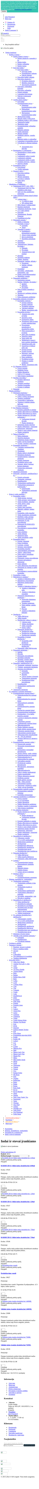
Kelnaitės (25, 671)
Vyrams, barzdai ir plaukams (26, 443)
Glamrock (16, 1016)
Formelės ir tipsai (23, 224)
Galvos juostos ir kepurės (30, 676)
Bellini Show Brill (19, 977)
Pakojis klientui (27, 75)
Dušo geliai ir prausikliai (25, 554)
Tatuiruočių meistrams (20, 689)
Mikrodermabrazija (23, 725)
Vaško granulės (27, 626)
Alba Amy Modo (19, 962)
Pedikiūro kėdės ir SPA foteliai (27, 120)
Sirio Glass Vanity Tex (20, 1097)
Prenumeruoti (29, 1445)
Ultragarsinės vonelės (24, 919)
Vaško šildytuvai (22, 616)
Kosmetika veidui (19, 496)
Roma (15, 1086)
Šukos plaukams (22, 436)
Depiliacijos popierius (29, 633)
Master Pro (16, 1056)
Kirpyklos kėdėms (23, 173)
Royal (15, 1090)
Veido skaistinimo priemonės (26, 515)
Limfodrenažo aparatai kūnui (26, 723)
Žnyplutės (25, 250)
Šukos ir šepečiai (19, 434)
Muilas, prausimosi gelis (29, 310)
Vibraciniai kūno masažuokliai (27, 735)
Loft (14, 1045)
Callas (15, 981)
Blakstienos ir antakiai (20, 577)
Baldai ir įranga (14, 55)
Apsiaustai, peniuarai (24, 479)
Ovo (14, 1071)
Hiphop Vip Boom (19, 1022)
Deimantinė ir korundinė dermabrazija (25, 750)
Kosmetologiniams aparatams (27, 877)
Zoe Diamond (17, 1112)
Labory (15, 1041)
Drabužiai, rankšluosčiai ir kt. (23, 663)
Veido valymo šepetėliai (25, 787)
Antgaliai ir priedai (23, 229)
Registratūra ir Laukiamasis (22, 150)
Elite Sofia (16, 1001)
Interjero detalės (22, 163)
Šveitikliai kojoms (27, 359)
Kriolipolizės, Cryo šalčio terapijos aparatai (25, 715)
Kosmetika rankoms (24, 301)
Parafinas (20, 381)
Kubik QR (16, 1039)
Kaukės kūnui (22, 556)
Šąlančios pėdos (27, 336)
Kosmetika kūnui (19, 539)
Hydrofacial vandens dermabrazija (24, 764)
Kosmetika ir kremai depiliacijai (24, 638)
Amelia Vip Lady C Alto (21, 964)
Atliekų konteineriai (23, 913)
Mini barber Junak (19, 1060)
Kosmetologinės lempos (25, 862)
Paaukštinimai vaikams (29, 73)
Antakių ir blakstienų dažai (26, 579)
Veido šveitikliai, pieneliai (25, 502)
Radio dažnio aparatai (24, 780)
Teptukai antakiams (28, 603)
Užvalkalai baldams (23, 941)
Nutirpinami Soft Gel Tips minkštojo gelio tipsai (26, 189)
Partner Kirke (17, 1073)
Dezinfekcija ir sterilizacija (22, 836)
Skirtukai (20, 295)
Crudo (15, 992)
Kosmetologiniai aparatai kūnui (23, 693)
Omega (15, 1067)
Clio (14, 988)
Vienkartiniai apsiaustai (29, 678)
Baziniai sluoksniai (23, 207)
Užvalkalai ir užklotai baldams (27, 143)
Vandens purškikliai (23, 398)
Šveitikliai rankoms (28, 306)
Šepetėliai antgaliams (28, 239)
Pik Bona (16, 1075)
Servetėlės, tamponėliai (25, 661)
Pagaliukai (20, 269)
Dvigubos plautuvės (28, 81)
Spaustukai (21, 242)
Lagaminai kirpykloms (24, 94)
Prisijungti (12, 1429)
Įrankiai (24, 284)
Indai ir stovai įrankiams (25, 911)
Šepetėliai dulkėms (23, 257)
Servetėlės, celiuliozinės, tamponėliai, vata (25, 271)
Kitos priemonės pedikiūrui (26, 297)
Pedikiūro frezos (22, 370)
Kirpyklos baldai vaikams (25, 77)
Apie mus (12, 1383)
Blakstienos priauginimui (25, 581)
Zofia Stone (17, 1114)
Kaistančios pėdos (27, 319)
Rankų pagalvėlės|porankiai (26, 274)
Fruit (14, 1007)
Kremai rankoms (27, 302)
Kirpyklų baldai (18, 68)
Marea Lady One (19, 1052)
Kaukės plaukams (23, 460)
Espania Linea (18, 1005)
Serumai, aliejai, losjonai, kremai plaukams (25, 465)
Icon (14, 1024)
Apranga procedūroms (25, 669)
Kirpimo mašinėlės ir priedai (26, 410)
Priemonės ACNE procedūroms (23, 521)
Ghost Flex (17, 1011)
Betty (15, 979)
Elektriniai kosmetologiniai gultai (29, 106)
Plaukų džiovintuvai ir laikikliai (27, 411)
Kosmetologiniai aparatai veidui (24, 742)
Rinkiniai (16, 389)
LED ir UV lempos (23, 374)
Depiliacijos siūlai (27, 631)
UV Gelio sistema (23, 210)
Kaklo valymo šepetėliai (25, 442)
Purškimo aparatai (23, 778)
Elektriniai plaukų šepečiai (26, 425)
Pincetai (24, 609)
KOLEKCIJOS (14, 960)
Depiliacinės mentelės (29, 635)
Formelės (25, 225)
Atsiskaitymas (13, 1387)
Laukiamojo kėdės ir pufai (26, 160)
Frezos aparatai (22, 368)
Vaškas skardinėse (27, 624)
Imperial (16, 1028)
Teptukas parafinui (23, 383)
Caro (15, 986)
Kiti (14, 952)
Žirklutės (24, 248)
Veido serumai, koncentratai (26, 500)
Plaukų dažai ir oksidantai (25, 453)
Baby (15, 973)
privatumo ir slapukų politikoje (23, 9)
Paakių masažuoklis (23, 774)
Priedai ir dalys (18, 171)
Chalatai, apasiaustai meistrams (27, 667)
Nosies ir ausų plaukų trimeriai (27, 430)
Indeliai (19, 652)
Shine (15, 1093)
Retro (15, 1082)
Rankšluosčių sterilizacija (25, 847)
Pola (14, 1076)
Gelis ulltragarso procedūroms (27, 566)
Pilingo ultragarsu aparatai (26, 776)
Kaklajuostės (26, 488)
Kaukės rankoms (27, 304)
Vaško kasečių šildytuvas (25, 857)
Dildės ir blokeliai (23, 222)
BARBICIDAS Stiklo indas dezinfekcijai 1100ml (18, 1166)
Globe (15, 1018)
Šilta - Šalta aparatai (23, 782)
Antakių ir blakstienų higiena (27, 586)
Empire (15, 1003)
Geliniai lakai (22, 199)
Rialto (15, 1084)
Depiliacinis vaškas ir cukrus (27, 620)
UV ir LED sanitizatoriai (25, 840)
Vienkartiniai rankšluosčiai (26, 483)
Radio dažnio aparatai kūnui (26, 729)
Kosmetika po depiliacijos (26, 645)
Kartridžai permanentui (25, 795)
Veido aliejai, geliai (23, 504)
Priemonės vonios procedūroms (27, 558)
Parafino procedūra (19, 378)
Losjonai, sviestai (23, 545)
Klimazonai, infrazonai (24, 428)
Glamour (16, 1014)
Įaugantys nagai (27, 318)
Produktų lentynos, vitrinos (26, 162)
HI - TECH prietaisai (24, 736)
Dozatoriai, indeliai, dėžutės (26, 261)
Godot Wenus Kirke (20, 1020)
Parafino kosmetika (23, 385)
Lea (14, 1043)
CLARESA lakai (27, 201)
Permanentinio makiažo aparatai (24, 789)
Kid (14, 1031)
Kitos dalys (21, 180)
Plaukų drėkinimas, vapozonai (27, 426)
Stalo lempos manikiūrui (25, 376)
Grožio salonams (22, 169)
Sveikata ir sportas (15, 943)
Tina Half (16, 1105)
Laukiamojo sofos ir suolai (26, 156)
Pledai (19, 688)
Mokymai (12, 1385)
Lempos (16, 860)
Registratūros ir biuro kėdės (26, 152)
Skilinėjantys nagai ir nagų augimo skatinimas (29, 341)
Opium (15, 1069)
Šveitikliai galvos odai (24, 462)
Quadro (15, 1078)
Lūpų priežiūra (22, 532)
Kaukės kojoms (27, 351)
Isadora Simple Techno (20, 1030)
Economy (16, 999)
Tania (15, 1101)
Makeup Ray (17, 1048)
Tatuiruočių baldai (23, 122)
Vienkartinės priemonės (21, 881)
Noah (15, 1063)
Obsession (16, 1065)
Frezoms (20, 875)
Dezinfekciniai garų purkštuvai (27, 930)
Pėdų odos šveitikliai (28, 334)
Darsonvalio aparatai (24, 744)
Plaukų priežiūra (14, 391)
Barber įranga (21, 66)
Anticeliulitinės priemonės (26, 550)
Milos (15, 1058)
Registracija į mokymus (16, 1435)
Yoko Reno (17, 1110)
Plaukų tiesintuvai (27, 423)
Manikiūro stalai (22, 124)
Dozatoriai (25, 263)
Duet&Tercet (17, 996)
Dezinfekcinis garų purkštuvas (27, 851)
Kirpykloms (21, 167)
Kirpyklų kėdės (27, 71)
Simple (15, 1095)
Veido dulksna (22, 534)
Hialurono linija (22, 535)
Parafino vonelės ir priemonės (27, 806)
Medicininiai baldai (23, 117)
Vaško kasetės (22, 618)
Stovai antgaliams (27, 237)
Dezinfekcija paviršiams (25, 906)
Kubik (15, 1037)
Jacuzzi (15, 951)
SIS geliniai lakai (27, 203)
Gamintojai (12, 1431)
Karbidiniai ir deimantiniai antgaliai (29, 232)
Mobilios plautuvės (28, 83)
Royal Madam (18, 1092)
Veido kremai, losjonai (24, 498)
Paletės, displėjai (22, 259)
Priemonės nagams (19, 220)
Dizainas (20, 256)
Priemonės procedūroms (25, 656)
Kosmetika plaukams (20, 445)
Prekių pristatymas (15, 1389)
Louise (15, 1046)
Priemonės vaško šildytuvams (27, 648)
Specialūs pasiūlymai (15, 1433)
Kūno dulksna (22, 564)
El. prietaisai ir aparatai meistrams (20, 691)
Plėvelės (20, 654)
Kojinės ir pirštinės (23, 387)
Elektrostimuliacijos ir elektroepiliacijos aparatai (25, 758)
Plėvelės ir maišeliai (23, 898)
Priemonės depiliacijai (24, 629)
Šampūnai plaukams (24, 455)
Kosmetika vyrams (19, 575)
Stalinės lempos (22, 870)
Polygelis (20, 212)
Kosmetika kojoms (23, 312)
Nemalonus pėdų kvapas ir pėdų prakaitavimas (30, 322)
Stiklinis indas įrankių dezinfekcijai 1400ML (16, 1309)
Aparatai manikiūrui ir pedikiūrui (24, 797)
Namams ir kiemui (15, 945)
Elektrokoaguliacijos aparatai (26, 755)
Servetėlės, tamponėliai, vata (26, 896)
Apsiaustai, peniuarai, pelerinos (27, 665)
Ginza (15, 1013)
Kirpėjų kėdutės (22, 92)
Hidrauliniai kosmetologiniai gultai (29, 110)
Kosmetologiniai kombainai (26, 712)
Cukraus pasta (26, 622)
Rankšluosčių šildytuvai (25, 845)
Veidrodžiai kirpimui (24, 395)
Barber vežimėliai (23, 64)
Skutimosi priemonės (20, 472)
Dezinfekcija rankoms (24, 904)
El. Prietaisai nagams (20, 366)
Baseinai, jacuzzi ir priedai (22, 947)
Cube (15, 994)
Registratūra (21, 154)
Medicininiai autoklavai (25, 842)
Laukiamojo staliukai (24, 158)
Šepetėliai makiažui (23, 658)
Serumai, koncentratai (24, 547)
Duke (15, 998)
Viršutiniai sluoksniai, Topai (26, 209)
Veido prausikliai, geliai (25, 537)
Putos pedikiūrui (27, 357)
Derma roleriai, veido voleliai (27, 753)
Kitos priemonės (22, 406)
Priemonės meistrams (20, 650)
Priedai (19, 182)
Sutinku (4, 11)
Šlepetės (24, 674)
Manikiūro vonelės (23, 276)
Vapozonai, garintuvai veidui (26, 785)
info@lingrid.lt (13, 1413)
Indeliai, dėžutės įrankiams (27, 266)
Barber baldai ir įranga (20, 56)
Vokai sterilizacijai (23, 902)
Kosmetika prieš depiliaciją (27, 642)
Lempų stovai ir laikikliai (25, 872)
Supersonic (17, 1099)
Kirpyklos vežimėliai (24, 90)
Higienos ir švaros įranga (21, 934)
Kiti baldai (20, 101)
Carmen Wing (17, 984)
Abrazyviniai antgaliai (29, 235)
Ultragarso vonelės (23, 838)
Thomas (16, 1103)
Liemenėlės (25, 673)
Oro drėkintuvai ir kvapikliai (22, 956)
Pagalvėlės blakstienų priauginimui (29, 600)
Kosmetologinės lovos (24, 103)
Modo (15, 1061)
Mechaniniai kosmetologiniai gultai (29, 114)
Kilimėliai (20, 937)
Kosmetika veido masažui (25, 513)
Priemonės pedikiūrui (20, 278)
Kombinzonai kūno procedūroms (28, 681)
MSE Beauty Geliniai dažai (26, 205)
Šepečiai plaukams (23, 438)
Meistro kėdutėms (23, 177)
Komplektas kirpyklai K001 (22, 1035)
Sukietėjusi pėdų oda (28, 344)
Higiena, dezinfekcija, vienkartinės (20, 879)
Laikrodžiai (17, 954)
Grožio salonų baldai (20, 100)
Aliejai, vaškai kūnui (24, 552)
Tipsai (24, 227)
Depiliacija (17, 614)
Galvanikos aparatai (23, 761)
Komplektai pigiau (19, 165)
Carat (15, 983)
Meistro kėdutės (22, 133)
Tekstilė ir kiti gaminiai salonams (24, 936)
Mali (14, 1050)
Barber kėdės (21, 62)
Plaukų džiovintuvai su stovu (26, 413)
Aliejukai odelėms (27, 308)
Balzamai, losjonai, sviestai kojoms (28, 354)
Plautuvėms (21, 175)
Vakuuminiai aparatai (24, 783)
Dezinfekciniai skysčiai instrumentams (25, 908)
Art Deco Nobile (18, 969)
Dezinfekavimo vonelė (8, 1273)
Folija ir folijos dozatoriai (25, 396)
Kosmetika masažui (23, 549)
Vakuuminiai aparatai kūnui (26, 733)
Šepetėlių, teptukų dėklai (25, 659)
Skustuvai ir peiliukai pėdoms (27, 293)
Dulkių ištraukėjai (23, 372)
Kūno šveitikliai (22, 543)
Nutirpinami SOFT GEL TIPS (23, 186)
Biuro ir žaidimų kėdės (20, 949)
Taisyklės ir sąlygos (15, 1393)
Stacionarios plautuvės (29, 85)
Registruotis (12, 1427)
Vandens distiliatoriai (20, 958)
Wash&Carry (17, 1108)
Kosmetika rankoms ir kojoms (23, 299)
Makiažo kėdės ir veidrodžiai (26, 139)
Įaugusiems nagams (23, 280)
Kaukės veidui (22, 505)
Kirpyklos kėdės (23, 70)
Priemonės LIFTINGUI (25, 519)
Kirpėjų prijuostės (23, 477)
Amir (15, 966)
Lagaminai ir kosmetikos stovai (27, 141)
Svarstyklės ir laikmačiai (25, 400)
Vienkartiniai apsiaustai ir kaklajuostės (25, 486)
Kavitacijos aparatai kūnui (26, 710)
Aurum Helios (18, 971)
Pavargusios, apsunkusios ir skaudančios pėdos (28, 327)
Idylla (15, 1026)
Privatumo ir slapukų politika (18, 1391)
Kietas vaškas (26, 627)
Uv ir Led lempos (23, 800)
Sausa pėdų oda (27, 338)
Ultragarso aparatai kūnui (25, 731)
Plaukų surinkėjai (23, 432)
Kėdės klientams (22, 132)
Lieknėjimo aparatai (23, 721)
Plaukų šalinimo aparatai (25, 727)
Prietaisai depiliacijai (20, 853)
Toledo (15, 1107)
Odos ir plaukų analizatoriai (26, 772)
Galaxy (15, 1009)
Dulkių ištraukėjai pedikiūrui (26, 804)
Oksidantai (21, 451)
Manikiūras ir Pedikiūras (17, 184)
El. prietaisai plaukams (20, 810)
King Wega (17, 1033)
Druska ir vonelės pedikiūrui (27, 362)
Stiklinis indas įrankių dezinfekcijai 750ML (16, 1345)
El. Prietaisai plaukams (21, 408)
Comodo (16, 990)
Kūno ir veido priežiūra (17, 494)
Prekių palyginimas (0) (8, 1152)
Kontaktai (12, 1394)
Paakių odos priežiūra (24, 507)
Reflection (16, 1080)
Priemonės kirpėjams (20, 393)
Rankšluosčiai (22, 481)
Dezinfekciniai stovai (24, 849)
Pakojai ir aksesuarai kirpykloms (24, 97)
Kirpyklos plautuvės (24, 79)
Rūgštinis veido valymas (25, 517)
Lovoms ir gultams (23, 179)
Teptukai (20, 241)
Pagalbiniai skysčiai (23, 218)
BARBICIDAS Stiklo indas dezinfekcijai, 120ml (18, 1202)
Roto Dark (16, 1088)
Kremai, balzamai (23, 541)
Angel (15, 968)
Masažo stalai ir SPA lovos (26, 118)
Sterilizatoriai (21, 844)
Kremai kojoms (27, 349)
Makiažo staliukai (23, 130)
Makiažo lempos (22, 868)
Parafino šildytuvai (23, 380)
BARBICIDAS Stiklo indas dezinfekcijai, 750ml (18, 1237)
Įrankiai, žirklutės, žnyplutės (26, 282)
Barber (15, 975)
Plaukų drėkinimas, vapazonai (27, 832)
